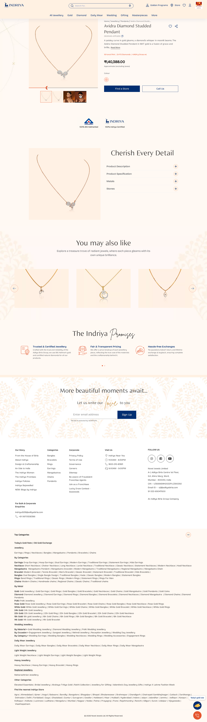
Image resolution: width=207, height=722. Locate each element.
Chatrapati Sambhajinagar (155, 694)
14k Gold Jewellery (32, 619)
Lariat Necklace (84, 565)
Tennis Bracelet (49, 572)
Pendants (125, 21)
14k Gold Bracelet (51, 619)
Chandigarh (134, 694)
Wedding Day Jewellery (123, 632)
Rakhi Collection (82, 684)
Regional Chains (65, 581)
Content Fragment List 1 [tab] (102, 365)
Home (106, 21)
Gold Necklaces (101, 591)
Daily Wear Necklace (89, 645)
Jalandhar (153, 697)
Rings (27, 552)
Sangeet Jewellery (62, 632)
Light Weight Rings (92, 655)
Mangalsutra (59, 552)
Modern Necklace (166, 565)
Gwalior (88, 697)
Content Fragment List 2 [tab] (104, 365)
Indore (136, 697)
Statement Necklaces (145, 565)
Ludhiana (49, 701)
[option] (46, 97)
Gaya (47, 697)
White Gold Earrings (58, 607)
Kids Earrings (136, 562)
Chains (93, 552)
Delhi (29, 697)
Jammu (163, 697)
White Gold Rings (161, 607)
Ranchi (138, 701)
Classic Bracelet (83, 572)
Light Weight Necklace (25, 655)
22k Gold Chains (106, 613)
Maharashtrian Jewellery (26, 675)
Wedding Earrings (37, 635)
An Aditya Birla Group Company (163, 499)
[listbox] (63, 95)
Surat (154, 701)
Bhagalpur (86, 694)
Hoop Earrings (46, 562)
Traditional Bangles (69, 575)
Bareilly (63, 694)
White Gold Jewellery (36, 607)
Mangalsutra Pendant (38, 569)
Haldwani (98, 697)
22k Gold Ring (51, 613)
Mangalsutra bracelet (61, 569)
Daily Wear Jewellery (24, 640)
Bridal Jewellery (42, 684)
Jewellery (115, 21)
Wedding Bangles (56, 635)
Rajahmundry (126, 701)
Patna (97, 701)
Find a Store (122, 88)
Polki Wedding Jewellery (94, 629)
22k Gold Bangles (68, 613)
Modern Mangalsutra (84, 569)
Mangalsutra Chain (153, 569)
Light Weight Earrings (48, 655)
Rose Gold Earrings (56, 604)
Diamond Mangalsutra (151, 594)
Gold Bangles (69, 591)
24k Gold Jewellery (33, 610)
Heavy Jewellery (22, 660)
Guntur (67, 697)
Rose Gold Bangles (116, 604)
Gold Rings (56, 591)
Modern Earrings (78, 562)
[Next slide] (193, 288)
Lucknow (38, 701)
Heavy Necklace (22, 665)
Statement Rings (89, 578)
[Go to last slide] (14, 288)
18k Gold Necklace (122, 616)
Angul (45, 694)
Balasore (53, 694)
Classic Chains (82, 581)
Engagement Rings (136, 635)
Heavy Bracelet (56, 665)
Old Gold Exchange (43, 543)
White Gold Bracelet (119, 607)
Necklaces (37, 552)
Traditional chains (99, 581)
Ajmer (37, 694)
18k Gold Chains (50, 616)
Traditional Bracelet (123, 572)
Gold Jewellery (27, 591)
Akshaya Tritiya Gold (62, 684)
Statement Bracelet (102, 572)
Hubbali (115, 697)
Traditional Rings (41, 578)
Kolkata (28, 701)
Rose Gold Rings (156, 604)
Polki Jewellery (27, 600)
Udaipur (163, 701)
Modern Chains (29, 581)
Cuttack (174, 694)
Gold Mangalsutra (132, 591)
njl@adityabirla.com (168, 487)
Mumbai (71, 701)
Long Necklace (68, 565)
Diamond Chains (172, 594)
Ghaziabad (57, 697)
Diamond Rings (70, 594)
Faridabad (38, 697)
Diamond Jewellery (33, 594)
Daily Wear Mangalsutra (132, 645)
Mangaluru (60, 701)
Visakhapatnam (23, 704)
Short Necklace (32, 565)
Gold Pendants (150, 591)
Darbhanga (184, 694)
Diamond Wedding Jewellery (66, 629)
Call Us (160, 88)
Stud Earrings (61, 562)
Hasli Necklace (184, 565)
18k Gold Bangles (84, 616)
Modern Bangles (112, 575)
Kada (82, 575)
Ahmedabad (27, 694)
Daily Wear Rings (110, 645)
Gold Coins (164, 591)
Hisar (107, 697)
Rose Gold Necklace (136, 604)
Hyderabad (125, 697)
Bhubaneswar (108, 694)
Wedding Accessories (114, 635)
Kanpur (182, 697)
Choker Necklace (50, 565)
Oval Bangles (29, 575)
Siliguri (146, 701)
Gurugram (78, 697)
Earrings (18, 552)
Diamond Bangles (88, 594)
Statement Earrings (118, 562)
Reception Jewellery (101, 632)
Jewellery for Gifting (101, 684)
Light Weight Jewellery (25, 650)
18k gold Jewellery (32, 616)
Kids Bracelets (142, 572)
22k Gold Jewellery (33, 613)
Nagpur (81, 701)
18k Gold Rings (67, 616)
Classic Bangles (94, 575)
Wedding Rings (95, 635)
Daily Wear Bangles (45, 645)
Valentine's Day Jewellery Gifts (128, 684)
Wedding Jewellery (23, 624)
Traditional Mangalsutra (108, 569)
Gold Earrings (42, 591)
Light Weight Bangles (71, 655)
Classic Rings (58, 578)
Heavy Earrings (39, 665)
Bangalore (74, 694)
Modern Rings (73, 578)
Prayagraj (106, 701)
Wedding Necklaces (76, 635)
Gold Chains (116, 591)
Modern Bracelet (32, 572)
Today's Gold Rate (23, 543)
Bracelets (83, 552)
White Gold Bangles (98, 607)
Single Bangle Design (48, 575)
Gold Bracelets (84, 591)
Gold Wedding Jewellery (39, 629)
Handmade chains (47, 581)
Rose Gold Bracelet (76, 604)
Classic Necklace (124, 565)
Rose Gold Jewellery (35, 604)
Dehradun (20, 697)
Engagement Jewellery (40, 632)
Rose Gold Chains (96, 604)
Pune (115, 701)
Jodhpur (173, 697)
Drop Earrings (30, 562)
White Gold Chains (78, 607)
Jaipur (144, 697)
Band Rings (26, 578)
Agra (16, 694)
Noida (89, 701)
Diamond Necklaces (129, 594)
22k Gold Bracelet (87, 613)
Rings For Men (106, 578)
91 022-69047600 (156, 491)
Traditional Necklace (104, 565)
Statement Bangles (131, 575)
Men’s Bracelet (66, 572)
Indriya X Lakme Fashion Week (159, 684)
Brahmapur (121, 694)
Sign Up (127, 414)
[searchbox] (101, 5)
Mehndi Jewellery (80, 632)
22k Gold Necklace (124, 613)
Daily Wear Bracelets (67, 645)
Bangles (47, 552)
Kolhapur (18, 701)
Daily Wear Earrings (24, 645)
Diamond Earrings (53, 594)
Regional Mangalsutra (132, 569)
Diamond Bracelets (108, 594)
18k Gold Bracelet (103, 616)
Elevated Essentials (23, 684)
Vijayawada (174, 701)
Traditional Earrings (97, 562)
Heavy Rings (72, 665)
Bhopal (96, 694)
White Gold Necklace (141, 607)
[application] (63, 53)
